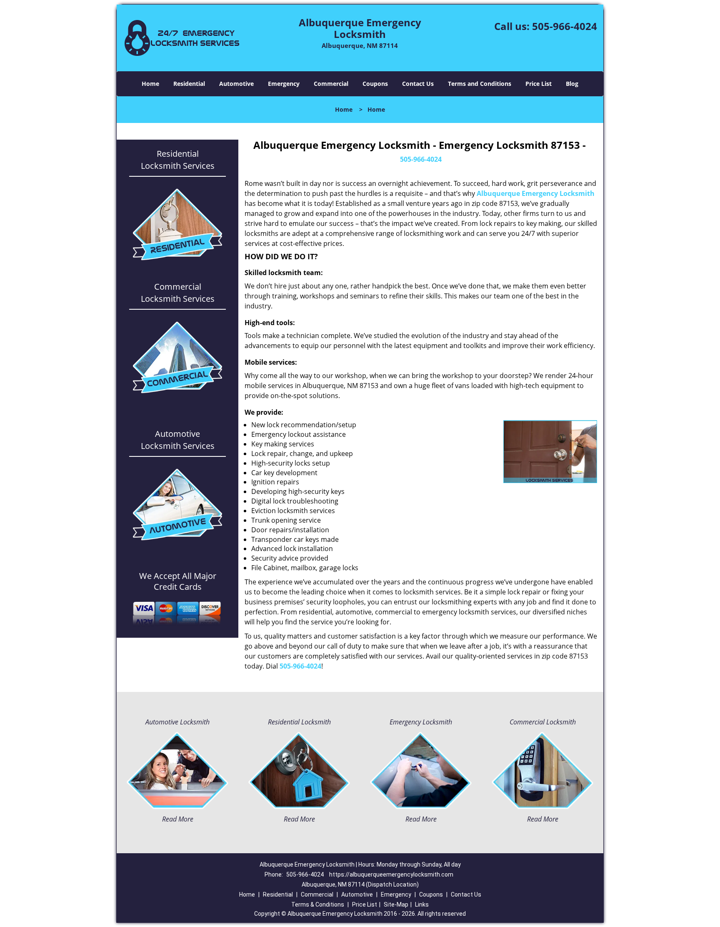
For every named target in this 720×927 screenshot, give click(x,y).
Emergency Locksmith (421, 722)
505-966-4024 (564, 26)
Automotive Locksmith (177, 722)
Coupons (375, 84)
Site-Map (396, 904)
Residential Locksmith (299, 722)
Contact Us (418, 84)
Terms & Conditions (317, 904)
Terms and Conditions (479, 84)
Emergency (284, 84)
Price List (538, 84)
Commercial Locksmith (543, 722)
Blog (572, 84)
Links (422, 904)
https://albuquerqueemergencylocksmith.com (391, 874)
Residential (189, 84)
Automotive (236, 84)
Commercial (331, 84)
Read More (177, 819)
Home (150, 84)
